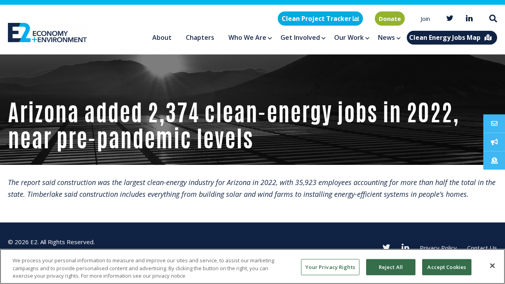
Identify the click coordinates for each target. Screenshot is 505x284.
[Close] (492, 265)
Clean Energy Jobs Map (445, 37)
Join (425, 18)
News (386, 37)
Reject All (391, 266)
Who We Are (247, 37)
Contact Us (482, 248)
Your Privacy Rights (330, 266)
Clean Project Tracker (317, 18)
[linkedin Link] (469, 18)
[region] (252, 266)
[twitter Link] (450, 18)
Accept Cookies (446, 266)
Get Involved (300, 37)
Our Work (349, 37)
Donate (390, 18)
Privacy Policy (438, 248)
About (162, 37)
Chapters (200, 37)
